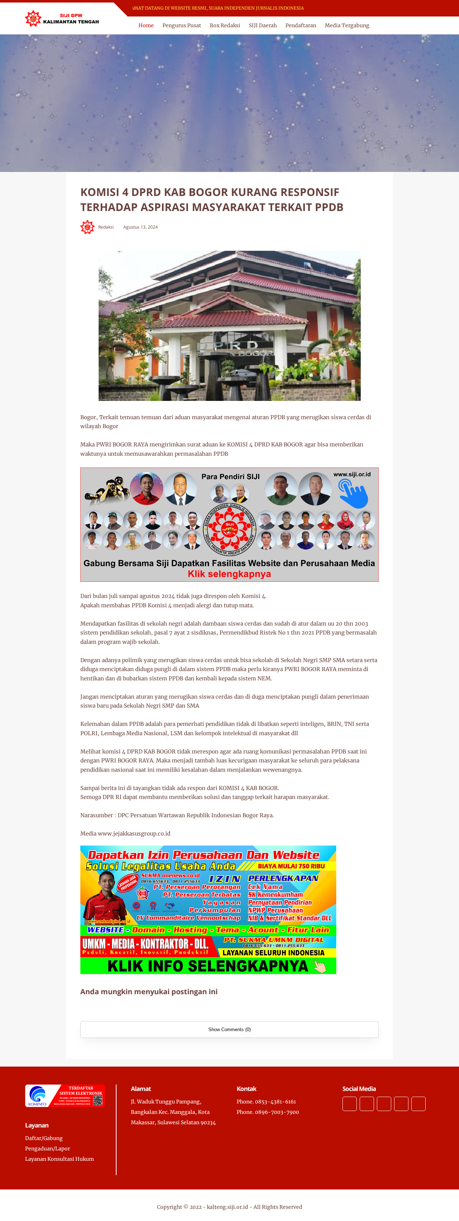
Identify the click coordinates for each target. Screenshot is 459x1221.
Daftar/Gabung (44, 1138)
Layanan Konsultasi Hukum (59, 1159)
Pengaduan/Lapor (47, 1148)
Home (146, 25)
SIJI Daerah (263, 25)
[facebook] (332, 8)
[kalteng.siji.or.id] (62, 18)
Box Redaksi (225, 25)
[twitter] (341, 8)
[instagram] (350, 8)
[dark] (427, 25)
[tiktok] (401, 1104)
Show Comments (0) (229, 1029)
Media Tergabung (347, 25)
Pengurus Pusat (181, 25)
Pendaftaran (300, 25)
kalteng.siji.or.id (227, 1207)
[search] (415, 25)
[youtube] (360, 8)
